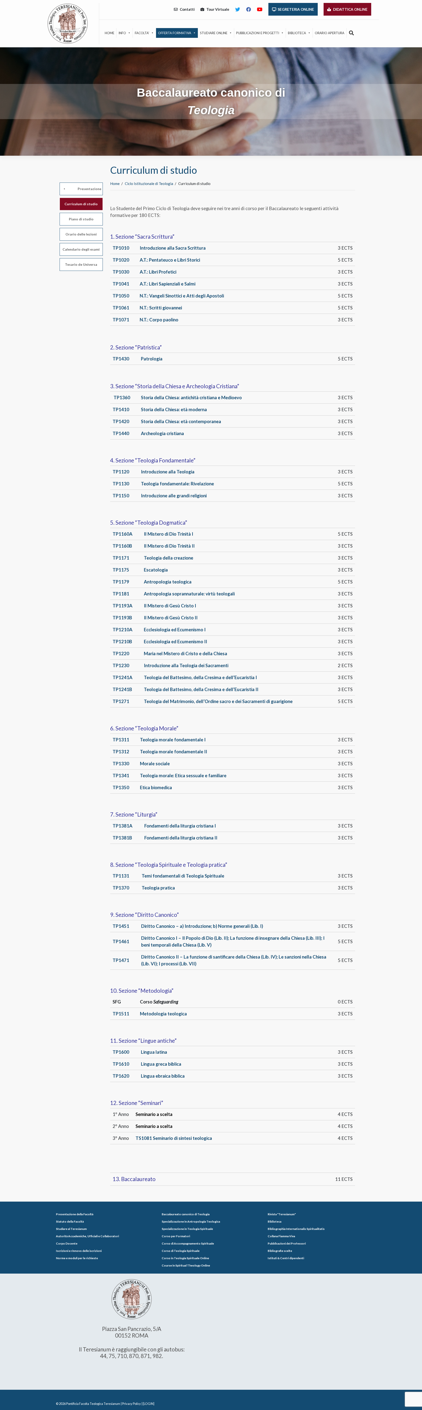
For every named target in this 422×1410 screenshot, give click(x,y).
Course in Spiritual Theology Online (186, 1265)
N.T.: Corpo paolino (159, 319)
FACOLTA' (142, 33)
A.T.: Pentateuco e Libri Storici (170, 260)
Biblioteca (274, 1221)
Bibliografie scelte (280, 1251)
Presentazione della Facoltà (74, 1214)
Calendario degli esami (81, 249)
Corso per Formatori (176, 1236)
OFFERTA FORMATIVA (174, 33)
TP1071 (121, 319)
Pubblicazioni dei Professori (287, 1243)
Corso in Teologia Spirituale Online (185, 1258)
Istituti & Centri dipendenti (286, 1258)
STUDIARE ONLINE (213, 33)
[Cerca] (352, 33)
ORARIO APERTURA (329, 33)
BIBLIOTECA (297, 33)
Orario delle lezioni (81, 234)
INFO (122, 33)
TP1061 (121, 307)
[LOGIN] (148, 1404)
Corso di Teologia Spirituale (181, 1251)
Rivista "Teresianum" (282, 1214)
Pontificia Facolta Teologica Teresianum (93, 1404)
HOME (109, 33)
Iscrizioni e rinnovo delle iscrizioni (79, 1251)
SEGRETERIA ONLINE (295, 9)
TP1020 (121, 260)
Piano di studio (81, 219)
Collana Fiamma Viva (281, 1236)
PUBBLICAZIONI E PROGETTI (257, 33)
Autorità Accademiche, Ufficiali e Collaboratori (87, 1236)
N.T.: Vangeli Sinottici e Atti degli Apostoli (182, 295)
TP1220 (121, 653)
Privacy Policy (131, 1404)
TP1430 (121, 358)
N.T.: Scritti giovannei (161, 307)
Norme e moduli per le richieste (77, 1258)
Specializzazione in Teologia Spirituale (187, 1229)
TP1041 (121, 283)
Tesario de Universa (81, 264)
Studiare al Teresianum (71, 1229)
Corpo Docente (66, 1243)
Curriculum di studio (81, 204)
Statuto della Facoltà (70, 1221)
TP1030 (121, 272)
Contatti (186, 9)
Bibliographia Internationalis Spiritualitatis (296, 1229)
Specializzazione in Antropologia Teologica (191, 1221)
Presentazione (89, 189)
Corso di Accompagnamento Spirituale (188, 1243)
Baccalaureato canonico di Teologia (186, 1214)
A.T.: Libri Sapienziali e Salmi (167, 283)
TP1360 (122, 397)
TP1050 (121, 295)
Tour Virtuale (216, 9)
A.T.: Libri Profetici (158, 272)
